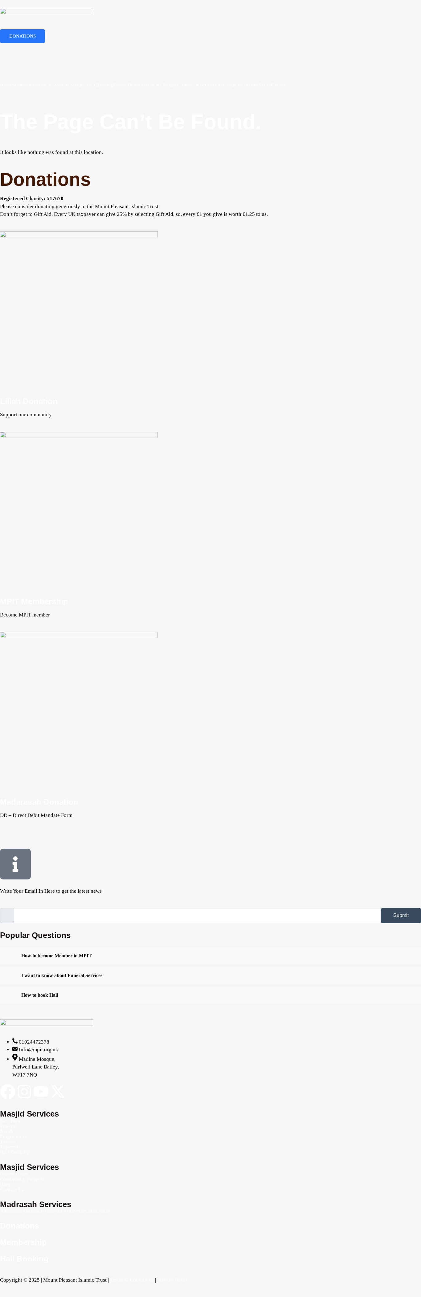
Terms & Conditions (132, 1280)
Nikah (6, 1131)
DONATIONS (22, 36)
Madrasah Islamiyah (31, 85)
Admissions (11, 1211)
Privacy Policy (173, 1280)
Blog (186, 85)
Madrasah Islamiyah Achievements (57, 1211)
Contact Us (202, 85)
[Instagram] (24, 1091)
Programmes (13, 1136)
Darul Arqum (226, 85)
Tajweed (9, 1147)
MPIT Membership (34, 601)
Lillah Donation (29, 401)
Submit (401, 915)
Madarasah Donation (39, 802)
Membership (23, 1242)
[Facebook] (210, 47)
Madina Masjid (69, 85)
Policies (278, 85)
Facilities (10, 1120)
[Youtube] (41, 1091)
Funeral (8, 1126)
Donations (19, 1226)
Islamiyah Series (255, 85)
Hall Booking (100, 85)
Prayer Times (126, 85)
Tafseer (8, 1141)
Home (6, 85)
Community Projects (158, 85)
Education (100, 1211)
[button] (33, 85)
